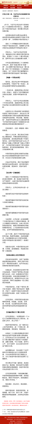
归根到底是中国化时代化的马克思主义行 (16, 409)
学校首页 (6, 5)
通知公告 (26, 5)
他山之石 (19, 7)
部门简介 (19, 5)
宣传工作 (6, 7)
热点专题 (12, 7)
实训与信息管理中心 (18, 423)
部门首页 (12, 5)
